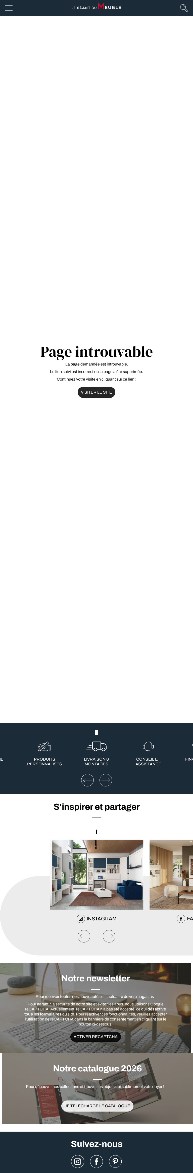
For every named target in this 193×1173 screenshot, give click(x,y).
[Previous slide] (84, 936)
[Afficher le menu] (9, 8)
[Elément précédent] (87, 780)
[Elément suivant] (106, 780)
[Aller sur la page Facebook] (96, 1161)
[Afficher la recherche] (184, 8)
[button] (95, 732)
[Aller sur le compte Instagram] (77, 1161)
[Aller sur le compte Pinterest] (115, 1161)
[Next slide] (109, 936)
